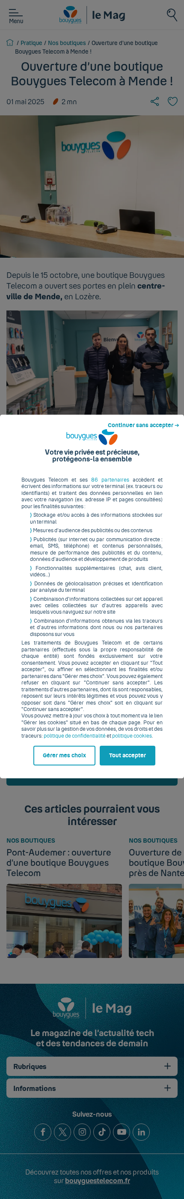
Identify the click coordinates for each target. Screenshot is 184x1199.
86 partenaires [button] (110, 480)
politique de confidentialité (75, 736)
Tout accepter (127, 755)
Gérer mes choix (64, 755)
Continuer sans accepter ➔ (143, 425)
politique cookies (132, 736)
